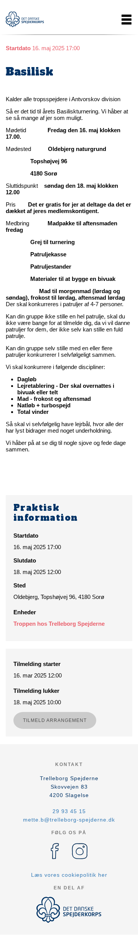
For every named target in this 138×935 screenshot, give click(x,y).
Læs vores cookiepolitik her (69, 875)
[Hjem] (25, 19)
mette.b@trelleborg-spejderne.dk (69, 820)
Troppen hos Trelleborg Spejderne (59, 623)
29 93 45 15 (69, 811)
